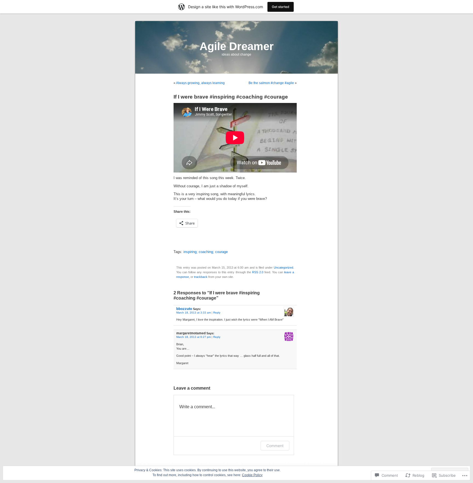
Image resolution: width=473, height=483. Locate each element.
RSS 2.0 (257, 272)
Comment (275, 445)
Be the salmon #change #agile (271, 83)
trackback (200, 276)
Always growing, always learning (200, 83)
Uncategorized (283, 267)
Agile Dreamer (237, 46)
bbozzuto (184, 309)
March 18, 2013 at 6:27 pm (193, 336)
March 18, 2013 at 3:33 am (193, 312)
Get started (280, 7)
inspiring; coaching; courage (205, 252)
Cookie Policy (252, 475)
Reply (216, 312)
